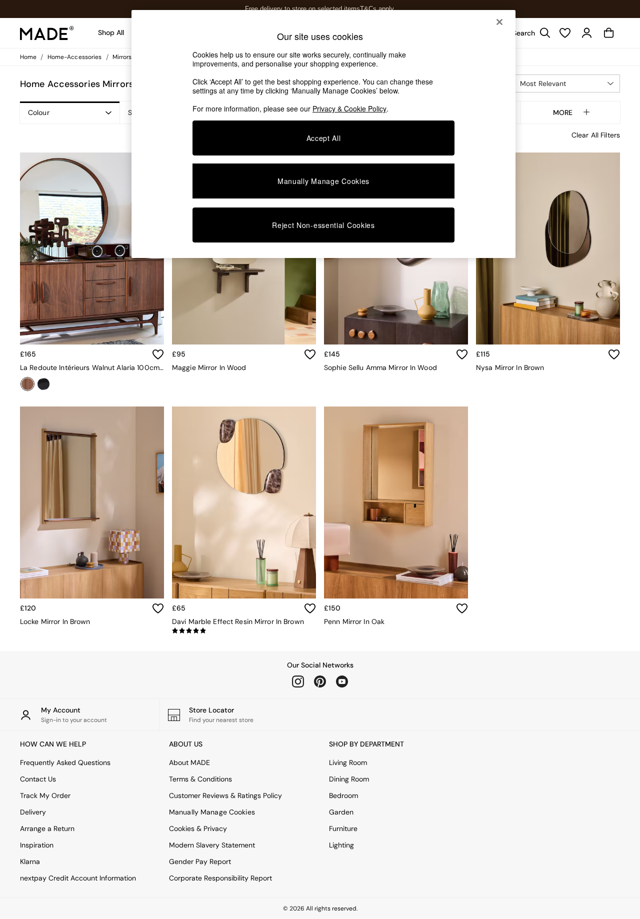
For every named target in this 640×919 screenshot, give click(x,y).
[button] (566, 83)
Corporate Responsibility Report (220, 878)
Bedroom (343, 795)
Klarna (30, 861)
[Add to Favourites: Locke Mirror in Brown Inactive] (158, 608)
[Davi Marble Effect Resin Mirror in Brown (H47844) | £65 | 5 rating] (244, 631)
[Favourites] (565, 33)
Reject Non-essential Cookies (323, 225)
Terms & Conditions (200, 779)
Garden (341, 812)
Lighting (341, 845)
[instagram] (298, 681)
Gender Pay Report (200, 861)
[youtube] (342, 681)
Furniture (343, 828)
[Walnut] (27, 384)
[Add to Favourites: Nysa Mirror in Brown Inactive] (614, 354)
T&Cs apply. (378, 8)
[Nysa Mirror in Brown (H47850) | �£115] (548, 248)
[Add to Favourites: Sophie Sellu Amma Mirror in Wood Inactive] (462, 354)
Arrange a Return (47, 828)
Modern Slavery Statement (212, 845)
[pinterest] (320, 681)
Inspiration (37, 845)
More (562, 112)
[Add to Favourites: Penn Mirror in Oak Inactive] (462, 608)
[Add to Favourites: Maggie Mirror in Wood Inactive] (310, 354)
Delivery (33, 812)
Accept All (323, 138)
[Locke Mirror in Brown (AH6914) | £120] (92, 502)
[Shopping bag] (609, 33)
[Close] (499, 22)
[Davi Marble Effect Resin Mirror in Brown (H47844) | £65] (244, 502)
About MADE (189, 762)
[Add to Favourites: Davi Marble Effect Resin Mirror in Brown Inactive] (310, 608)
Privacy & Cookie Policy (349, 109)
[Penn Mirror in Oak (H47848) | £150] (396, 502)
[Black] (44, 384)
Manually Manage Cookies (212, 812)
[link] (529, 33)
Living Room (348, 762)
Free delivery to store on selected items (302, 8)
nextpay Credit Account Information (78, 878)
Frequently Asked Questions (65, 762)
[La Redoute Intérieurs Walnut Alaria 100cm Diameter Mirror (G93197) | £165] (92, 248)
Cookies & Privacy (198, 828)
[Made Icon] (47, 33)
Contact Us (38, 779)
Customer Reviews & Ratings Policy (225, 795)
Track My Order (45, 795)
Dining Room (349, 779)
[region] (324, 134)
